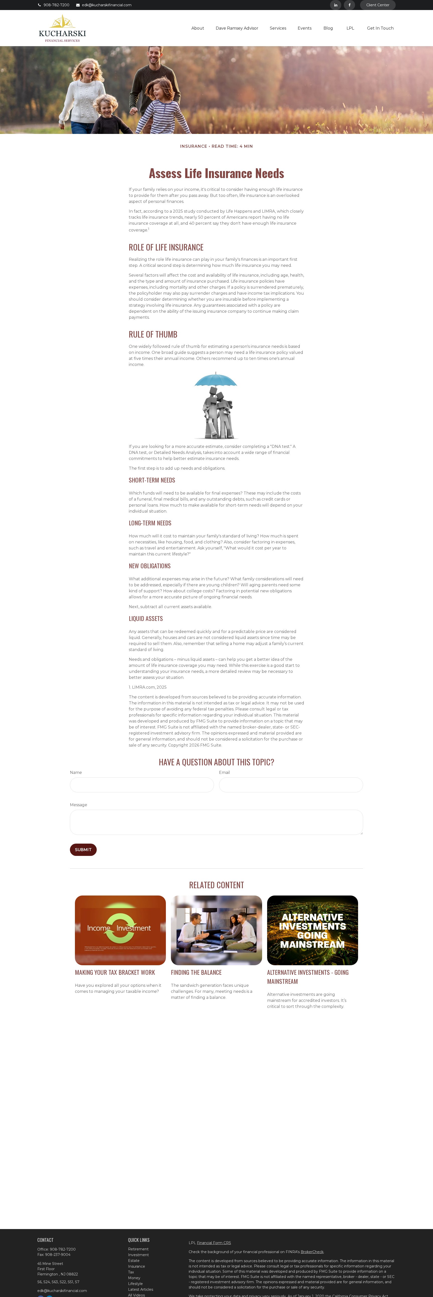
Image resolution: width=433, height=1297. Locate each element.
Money (134, 1278)
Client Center (377, 5)
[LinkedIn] (335, 5)
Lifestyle (135, 1283)
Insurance (136, 1266)
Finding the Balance (196, 972)
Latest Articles (140, 1289)
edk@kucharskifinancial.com (107, 5)
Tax (131, 1272)
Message (78, 804)
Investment (138, 1255)
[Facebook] (349, 5)
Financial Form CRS (214, 1243)
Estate (134, 1260)
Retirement (138, 1249)
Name (76, 772)
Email (224, 772)
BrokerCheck (312, 1252)
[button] (197, 28)
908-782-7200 (56, 5)
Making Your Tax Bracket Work (115, 972)
